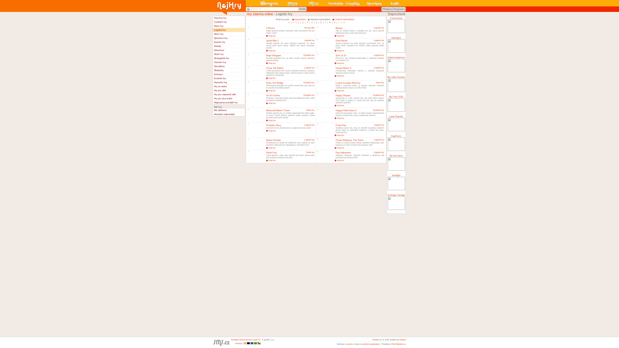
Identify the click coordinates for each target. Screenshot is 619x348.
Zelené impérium (396, 57)
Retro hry (310, 110)
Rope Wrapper (273, 55)
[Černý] (248, 343)
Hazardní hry (220, 82)
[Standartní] (245, 343)
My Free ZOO (396, 96)
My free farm (396, 155)
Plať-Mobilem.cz (399, 344)
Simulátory (219, 66)
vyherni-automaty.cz (371, 344)
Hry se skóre (220, 86)
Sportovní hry (221, 38)
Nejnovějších (300, 19)
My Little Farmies (396, 77)
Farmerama (396, 18)
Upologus (396, 37)
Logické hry (379, 28)
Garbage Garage (396, 195)
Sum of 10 (341, 55)
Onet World (341, 40)
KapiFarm (396, 136)
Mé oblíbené (220, 110)
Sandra (402, 340)
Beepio (339, 28)
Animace (218, 74)
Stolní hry (380, 83)
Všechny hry (220, 18)
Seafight (396, 175)
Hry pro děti (309, 28)
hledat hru (257, 9)
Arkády (217, 46)
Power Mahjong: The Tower (350, 140)
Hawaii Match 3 (343, 68)
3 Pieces (270, 28)
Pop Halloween (343, 152)
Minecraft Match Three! (278, 110)
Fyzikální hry (309, 55)
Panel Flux (271, 152)
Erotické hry (220, 78)
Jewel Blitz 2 (272, 40)
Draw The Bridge (274, 83)
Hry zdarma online (260, 14)
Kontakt (234, 340)
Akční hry (218, 34)
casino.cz (350, 344)
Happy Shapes (343, 95)
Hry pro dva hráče (223, 98)
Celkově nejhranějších (344, 19)
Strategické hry (221, 58)
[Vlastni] (259, 343)
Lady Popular (396, 116)
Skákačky (219, 70)
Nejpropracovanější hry (226, 102)
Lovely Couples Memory (348, 83)
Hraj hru (272, 36)
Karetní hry (219, 42)
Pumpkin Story (273, 125)
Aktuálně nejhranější (224, 114)
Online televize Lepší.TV (249, 340)
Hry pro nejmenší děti (225, 94)
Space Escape (273, 140)
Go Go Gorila (273, 95)
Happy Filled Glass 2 (346, 110)
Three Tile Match (274, 68)
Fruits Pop (341, 125)
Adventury (219, 50)
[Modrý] (252, 343)
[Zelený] (255, 343)
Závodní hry (220, 62)
